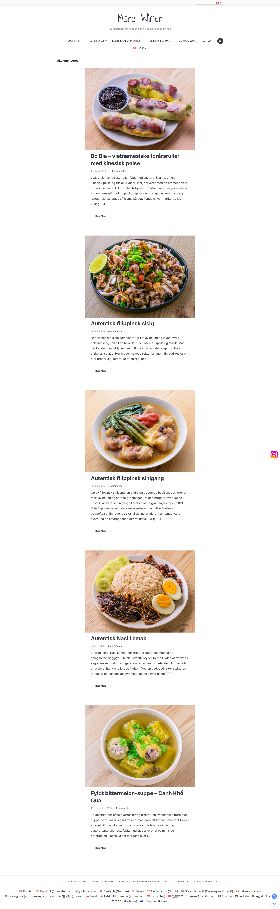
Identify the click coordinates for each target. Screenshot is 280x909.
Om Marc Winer (188, 40)
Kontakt (207, 40)
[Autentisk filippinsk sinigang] (140, 392)
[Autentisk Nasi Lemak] (140, 552)
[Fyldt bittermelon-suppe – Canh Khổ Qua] (140, 707)
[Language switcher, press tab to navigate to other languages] (209, 3)
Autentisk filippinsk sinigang (127, 478)
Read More (100, 216)
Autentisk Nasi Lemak (118, 638)
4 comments (115, 331)
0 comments (118, 170)
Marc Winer (140, 18)
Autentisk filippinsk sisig (122, 323)
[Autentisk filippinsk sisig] (140, 237)
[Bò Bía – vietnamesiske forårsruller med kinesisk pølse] (140, 69)
